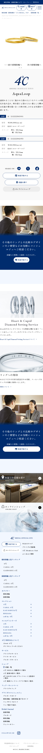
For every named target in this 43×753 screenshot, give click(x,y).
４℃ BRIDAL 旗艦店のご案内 (14, 670)
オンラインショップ (22, 189)
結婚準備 (6, 712)
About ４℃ (7, 643)
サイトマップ (14, 746)
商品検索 (22, 8)
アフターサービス (9, 656)
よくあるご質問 (28, 554)
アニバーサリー (9, 724)
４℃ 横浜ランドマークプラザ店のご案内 (18, 681)
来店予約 (33, 8)
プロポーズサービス (10, 660)
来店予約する (23, 175)
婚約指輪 (6, 594)
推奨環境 (30, 746)
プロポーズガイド (9, 696)
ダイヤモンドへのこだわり (13, 646)
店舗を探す (23, 182)
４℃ (5, 563)
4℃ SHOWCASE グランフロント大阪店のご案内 (19, 677)
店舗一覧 (8, 667)
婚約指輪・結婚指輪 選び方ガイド (15, 699)
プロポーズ (7, 715)
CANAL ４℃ (9, 567)
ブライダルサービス (10, 654)
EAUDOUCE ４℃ (10, 570)
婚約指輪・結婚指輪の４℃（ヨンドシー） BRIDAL (21, 2)
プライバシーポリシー (30, 743)
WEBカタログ (27, 543)
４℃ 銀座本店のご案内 (11, 673)
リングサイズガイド (10, 702)
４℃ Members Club (30, 550)
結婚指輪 (6, 597)
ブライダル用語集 (28, 547)
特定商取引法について (11, 743)
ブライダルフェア (9, 688)
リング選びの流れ (9, 705)
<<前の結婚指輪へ (13, 64)
